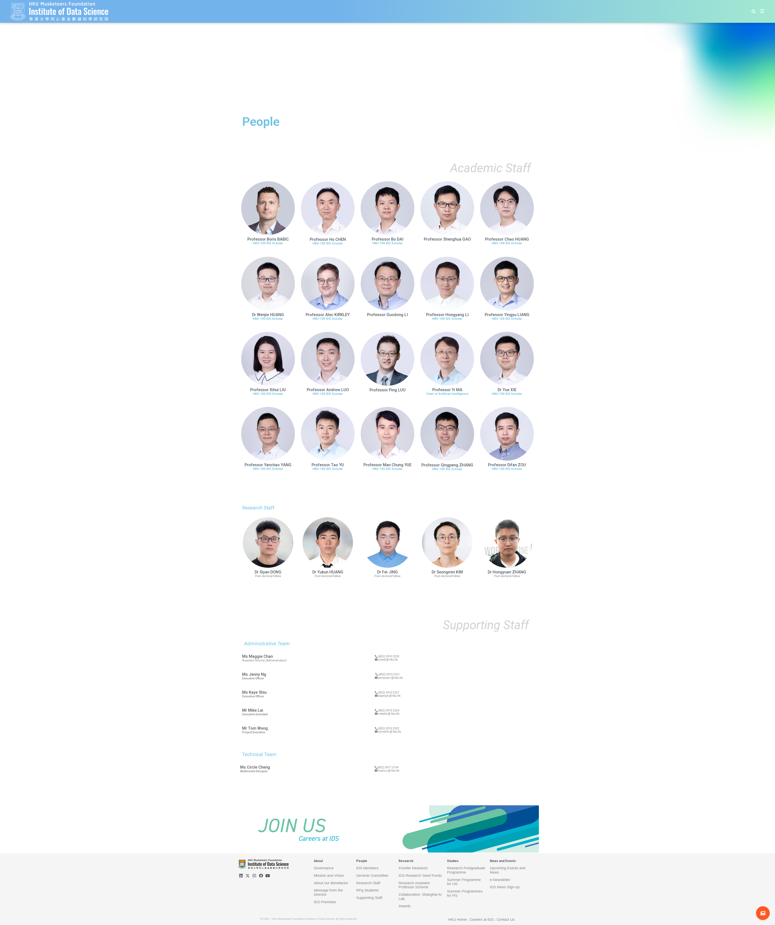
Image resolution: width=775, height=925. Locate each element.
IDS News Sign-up (504, 887)
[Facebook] (261, 876)
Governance (324, 868)
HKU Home (457, 920)
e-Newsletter (500, 880)
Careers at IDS (482, 920)
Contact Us (506, 920)
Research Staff (368, 883)
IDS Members (367, 868)
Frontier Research (413, 868)
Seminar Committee (372, 876)
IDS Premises (325, 902)
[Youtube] (267, 876)
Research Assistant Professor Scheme (414, 885)
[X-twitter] (247, 876)
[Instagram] (254, 876)
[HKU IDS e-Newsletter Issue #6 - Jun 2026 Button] (763, 913)
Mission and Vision (329, 876)
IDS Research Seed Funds (420, 876)
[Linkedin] (241, 876)
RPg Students (367, 890)
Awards (405, 906)
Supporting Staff (369, 898)
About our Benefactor (331, 883)
